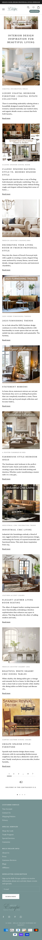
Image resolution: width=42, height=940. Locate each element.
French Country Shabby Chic (16, 667)
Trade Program (8, 834)
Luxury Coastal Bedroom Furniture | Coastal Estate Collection (20, 96)
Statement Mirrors (15, 386)
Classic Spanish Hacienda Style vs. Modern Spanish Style (19, 172)
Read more (6, 118)
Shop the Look (7, 831)
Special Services (8, 838)
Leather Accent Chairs (13, 595)
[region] (21, 786)
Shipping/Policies (8, 816)
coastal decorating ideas (15, 89)
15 (28, 774)
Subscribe (10, 896)
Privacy (5, 820)
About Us (5, 853)
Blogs (4, 864)
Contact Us (6, 813)
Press (4, 856)
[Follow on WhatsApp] (21, 917)
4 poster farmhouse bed (14, 452)
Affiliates (34, 11)
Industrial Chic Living (17, 529)
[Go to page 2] (32, 773)
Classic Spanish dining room (16, 165)
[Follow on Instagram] (9, 917)
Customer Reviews (9, 860)
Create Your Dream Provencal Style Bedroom (21, 2)
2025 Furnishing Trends (17, 320)
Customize (6, 842)
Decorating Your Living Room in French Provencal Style (19, 248)
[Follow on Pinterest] (15, 917)
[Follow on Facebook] (3, 917)
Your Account (7, 809)
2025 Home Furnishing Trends (16, 316)
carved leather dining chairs (16, 740)
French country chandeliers (16, 240)
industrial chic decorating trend (19, 525)
